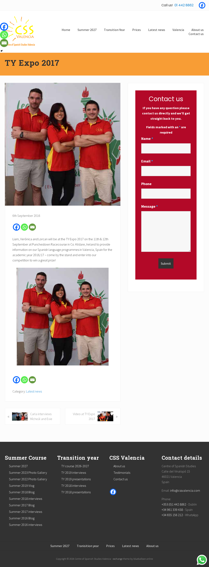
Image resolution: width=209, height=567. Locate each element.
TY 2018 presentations (76, 492)
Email (147, 161)
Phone (146, 183)
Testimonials (121, 472)
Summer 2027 (18, 466)
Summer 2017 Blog (21, 505)
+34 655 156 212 (172, 515)
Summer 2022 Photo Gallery (28, 479)
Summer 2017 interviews (25, 512)
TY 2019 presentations (76, 479)
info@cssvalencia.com (185, 490)
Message (149, 206)
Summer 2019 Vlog (21, 486)
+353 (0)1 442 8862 (174, 504)
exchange (117, 558)
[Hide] (1, 51)
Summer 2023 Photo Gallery (28, 472)
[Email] (32, 227)
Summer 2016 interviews (25, 525)
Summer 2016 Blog (21, 518)
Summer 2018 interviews (25, 499)
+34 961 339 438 (172, 510)
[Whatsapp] (24, 227)
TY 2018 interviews (73, 486)
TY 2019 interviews (73, 472)
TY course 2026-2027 (75, 466)
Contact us (120, 479)
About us (119, 466)
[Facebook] (202, 5)
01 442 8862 (184, 5)
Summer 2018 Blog (21, 492)
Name (147, 138)
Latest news (34, 391)
